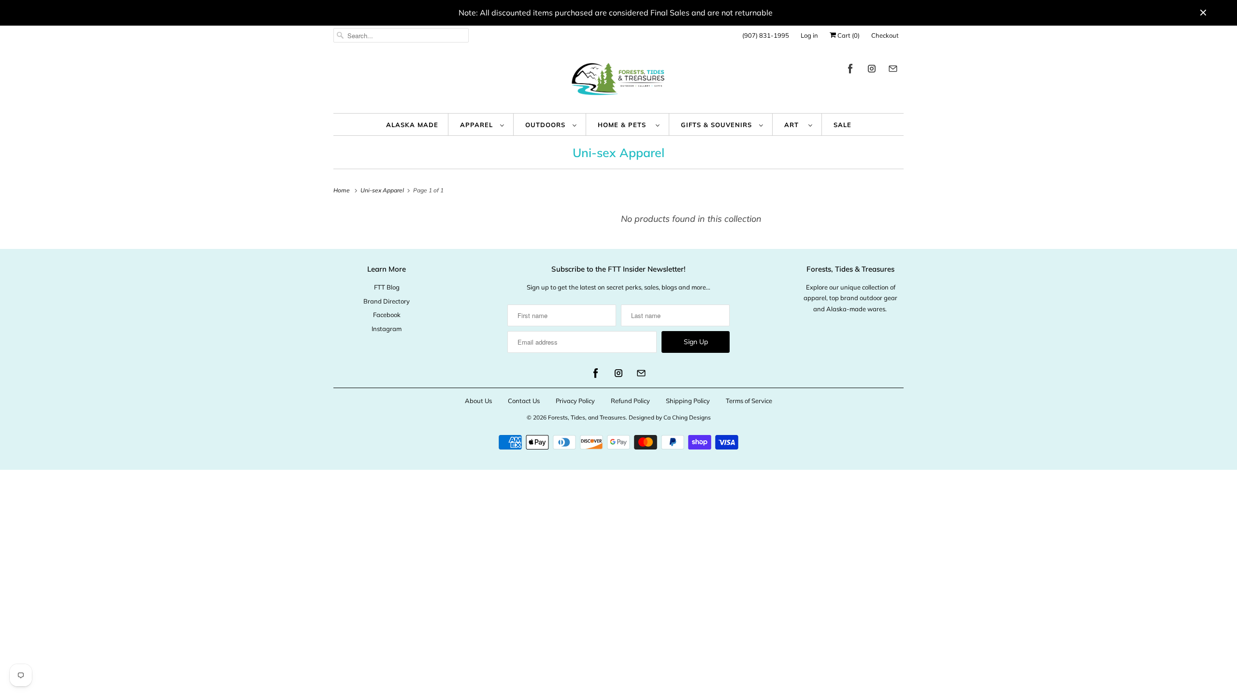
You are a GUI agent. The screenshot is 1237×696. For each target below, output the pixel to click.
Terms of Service (749, 401)
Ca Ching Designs (687, 417)
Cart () (848, 35)
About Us (478, 401)
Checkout (885, 35)
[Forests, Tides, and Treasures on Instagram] (871, 70)
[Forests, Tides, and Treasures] (618, 81)
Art (794, 125)
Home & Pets (624, 125)
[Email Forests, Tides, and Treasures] (893, 70)
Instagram (387, 329)
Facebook (387, 315)
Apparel (477, 125)
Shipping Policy (688, 401)
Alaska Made (412, 125)
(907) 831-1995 (765, 35)
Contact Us (524, 401)
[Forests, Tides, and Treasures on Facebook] (850, 70)
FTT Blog (387, 287)
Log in (809, 35)
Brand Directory (386, 301)
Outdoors (546, 125)
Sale (842, 125)
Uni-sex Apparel (618, 152)
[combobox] (401, 35)
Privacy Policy (575, 401)
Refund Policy (630, 401)
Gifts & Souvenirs (717, 125)
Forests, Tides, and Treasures (587, 417)
